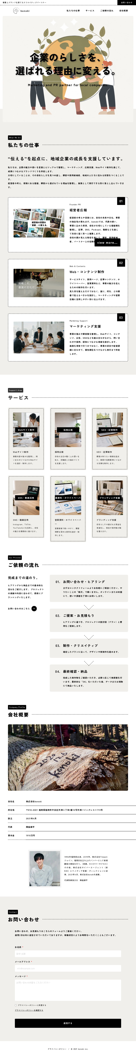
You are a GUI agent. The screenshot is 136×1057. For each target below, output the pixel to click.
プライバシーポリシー (57, 1049)
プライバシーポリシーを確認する (29, 1010)
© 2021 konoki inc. (79, 1049)
